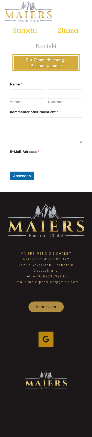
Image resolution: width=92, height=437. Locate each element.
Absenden (22, 176)
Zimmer (68, 30)
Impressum (46, 307)
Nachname (55, 102)
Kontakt (46, 46)
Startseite (25, 30)
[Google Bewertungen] (46, 339)
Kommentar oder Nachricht (34, 112)
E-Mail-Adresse (24, 152)
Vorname (16, 102)
